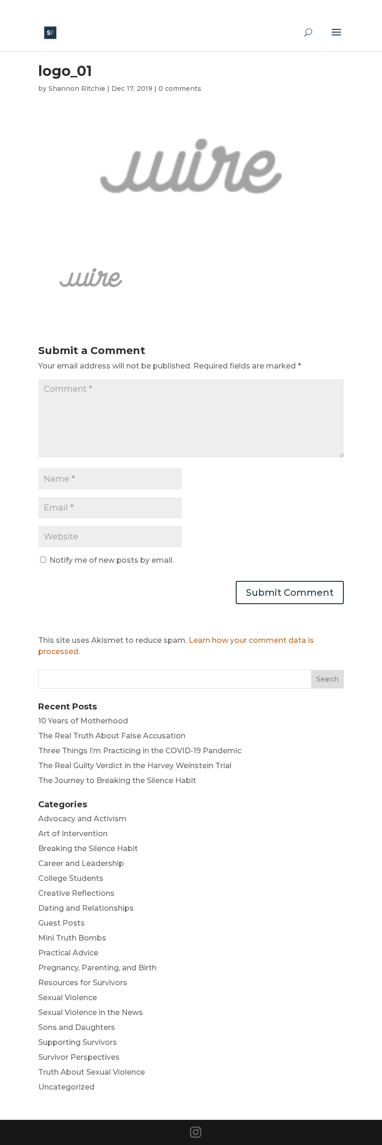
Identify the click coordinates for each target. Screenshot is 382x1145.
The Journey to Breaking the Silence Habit (117, 780)
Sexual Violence (67, 997)
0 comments (179, 88)
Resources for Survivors (82, 982)
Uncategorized (66, 1087)
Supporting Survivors (77, 1042)
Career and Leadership (81, 863)
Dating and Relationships (86, 908)
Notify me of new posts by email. (111, 560)
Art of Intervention (73, 833)
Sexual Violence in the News (90, 1012)
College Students (70, 878)
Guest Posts (61, 923)
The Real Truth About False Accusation (111, 735)
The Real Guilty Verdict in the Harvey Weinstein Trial (135, 765)
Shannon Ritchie (76, 88)
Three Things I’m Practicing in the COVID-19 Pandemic (139, 750)
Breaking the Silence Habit (88, 848)
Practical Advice (68, 952)
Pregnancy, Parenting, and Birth (97, 967)
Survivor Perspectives (79, 1057)
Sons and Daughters (76, 1027)
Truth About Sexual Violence (91, 1072)
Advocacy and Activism (82, 818)
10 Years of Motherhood (83, 720)
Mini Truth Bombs (72, 938)
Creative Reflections (76, 893)
